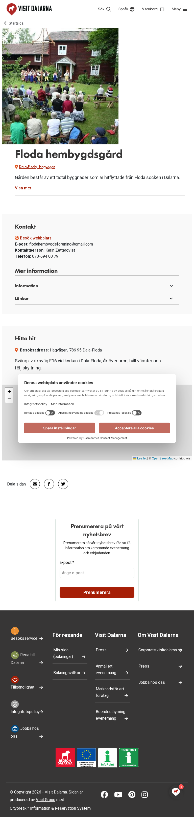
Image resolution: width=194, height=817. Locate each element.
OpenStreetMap (163, 458)
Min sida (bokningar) (63, 653)
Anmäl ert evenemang (106, 669)
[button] (97, 286)
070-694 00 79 (45, 256)
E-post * (67, 562)
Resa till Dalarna (23, 659)
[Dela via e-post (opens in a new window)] (33, 484)
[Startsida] (29, 9)
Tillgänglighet (22, 687)
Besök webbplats (36, 238)
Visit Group (45, 799)
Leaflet (141, 458)
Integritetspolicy (25, 711)
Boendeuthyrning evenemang (110, 715)
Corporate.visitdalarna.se (160, 650)
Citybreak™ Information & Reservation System (50, 808)
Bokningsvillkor (66, 672)
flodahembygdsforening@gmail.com (61, 244)
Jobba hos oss (25, 732)
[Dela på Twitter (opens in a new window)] (61, 484)
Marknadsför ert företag (110, 692)
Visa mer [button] (23, 188)
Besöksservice (24, 638)
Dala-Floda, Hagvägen (37, 166)
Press (101, 650)
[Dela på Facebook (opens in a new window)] (47, 484)
